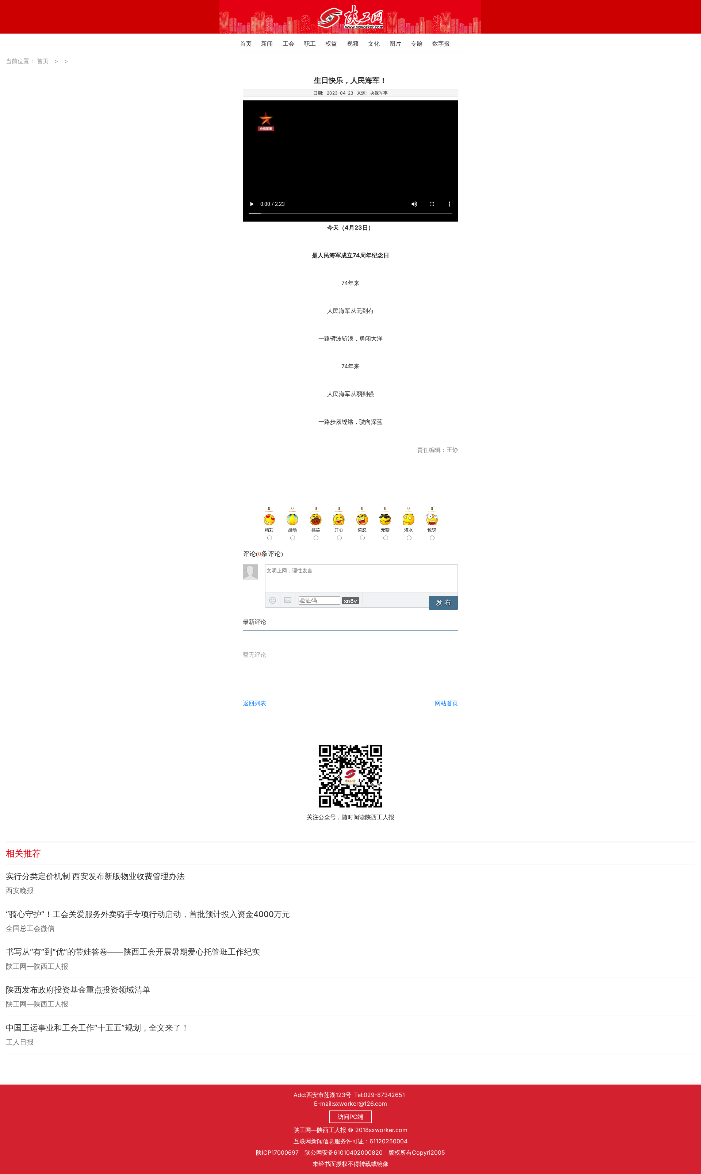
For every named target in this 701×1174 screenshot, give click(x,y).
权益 (327, 43)
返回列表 (254, 703)
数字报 (434, 43)
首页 (242, 43)
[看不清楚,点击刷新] (350, 600)
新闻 (263, 43)
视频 (349, 43)
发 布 (443, 602)
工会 (285, 43)
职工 (306, 43)
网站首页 (446, 703)
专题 (413, 43)
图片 (392, 43)
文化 (370, 43)
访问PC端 (350, 1116)
